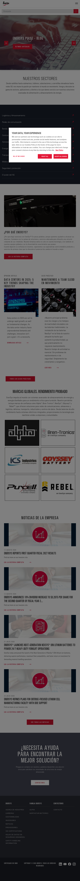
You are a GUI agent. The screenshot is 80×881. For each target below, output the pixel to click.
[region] (40, 145)
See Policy (59, 150)
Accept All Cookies (61, 156)
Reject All (45, 156)
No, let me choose (19, 156)
